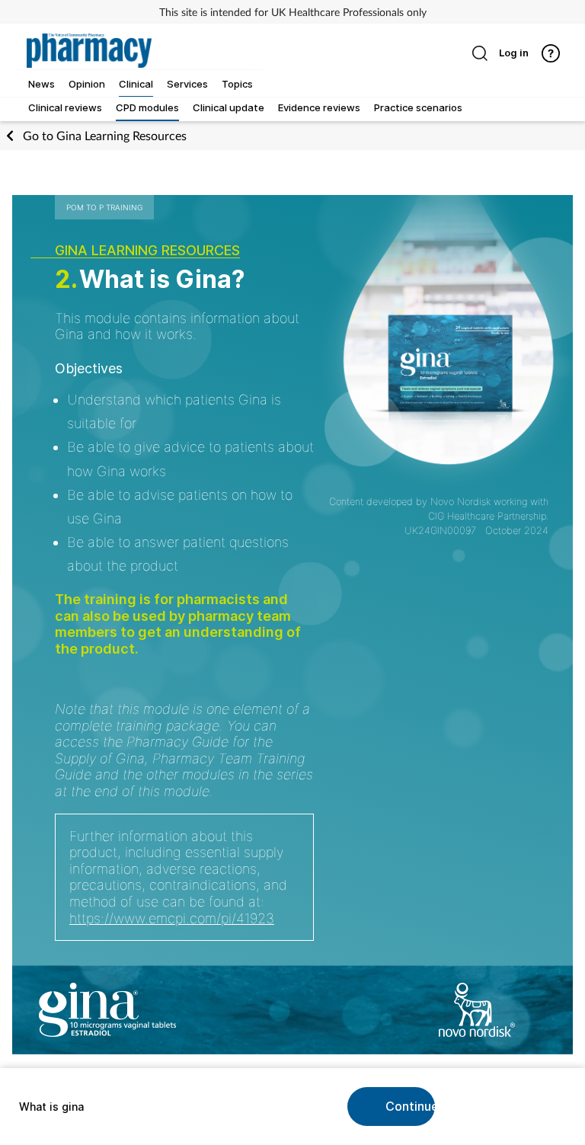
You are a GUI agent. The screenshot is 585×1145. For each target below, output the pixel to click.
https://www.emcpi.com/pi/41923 (171, 918)
